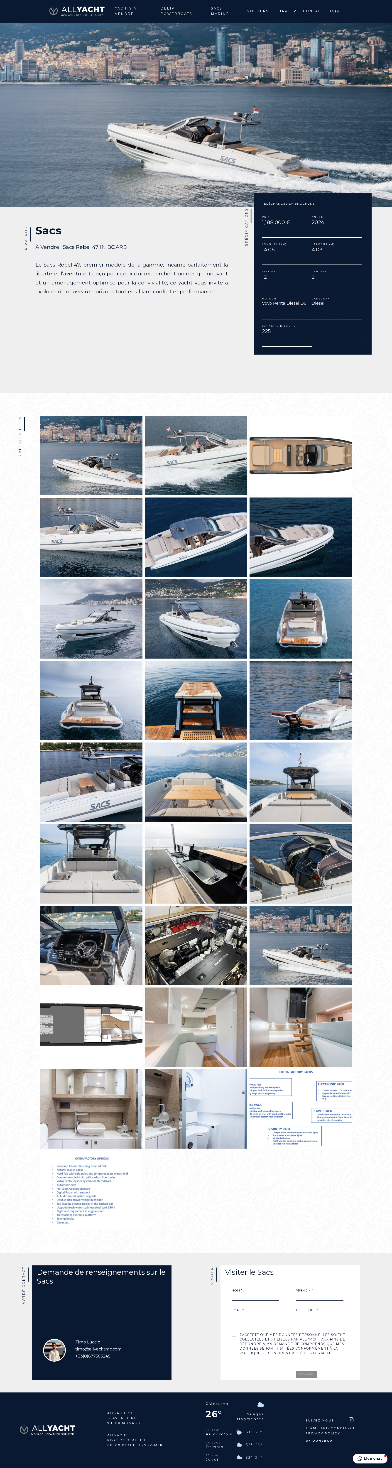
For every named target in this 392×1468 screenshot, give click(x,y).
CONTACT (313, 11)
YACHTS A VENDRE (126, 11)
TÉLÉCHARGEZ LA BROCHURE (288, 203)
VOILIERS (258, 11)
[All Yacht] (77, 11)
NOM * (237, 1290)
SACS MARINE (220, 11)
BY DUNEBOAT (321, 1440)
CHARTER (285, 11)
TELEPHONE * (307, 1310)
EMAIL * (238, 1310)
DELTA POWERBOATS (176, 11)
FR (332, 11)
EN (337, 11)
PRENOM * (304, 1290)
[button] (370, 1458)
